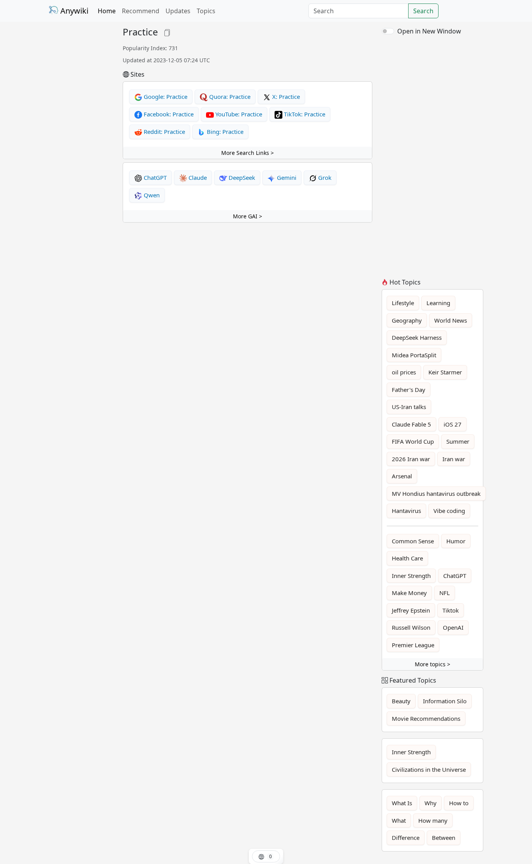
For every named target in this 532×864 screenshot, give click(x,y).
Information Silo (445, 701)
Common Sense (413, 541)
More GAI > (247, 216)
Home (107, 11)
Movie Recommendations (426, 718)
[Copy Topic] (167, 31)
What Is (402, 803)
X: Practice (285, 96)
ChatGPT (154, 177)
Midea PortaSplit (414, 355)
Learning (438, 303)
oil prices (404, 372)
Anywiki (73, 10)
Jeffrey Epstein (411, 610)
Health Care (407, 558)
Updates (178, 11)
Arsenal (402, 476)
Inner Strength (411, 576)
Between (443, 837)
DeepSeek (241, 177)
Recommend (140, 11)
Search (423, 11)
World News (450, 320)
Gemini (285, 177)
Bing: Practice (224, 131)
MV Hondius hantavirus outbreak (436, 493)
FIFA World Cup (413, 441)
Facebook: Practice (168, 114)
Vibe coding (449, 511)
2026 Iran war (411, 459)
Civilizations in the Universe (429, 769)
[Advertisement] (81, 143)
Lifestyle (403, 303)
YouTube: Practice (238, 114)
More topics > (432, 664)
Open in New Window (429, 31)
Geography (407, 320)
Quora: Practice (229, 96)
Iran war (453, 459)
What (399, 820)
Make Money (409, 593)
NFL (444, 593)
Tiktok (450, 610)
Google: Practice (164, 96)
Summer (457, 441)
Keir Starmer (445, 372)
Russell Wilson (411, 627)
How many (432, 820)
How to (459, 803)
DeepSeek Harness (417, 337)
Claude (197, 177)
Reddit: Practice (163, 131)
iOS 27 (453, 424)
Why (431, 803)
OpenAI (453, 627)
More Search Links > (247, 152)
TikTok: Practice (303, 114)
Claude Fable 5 (411, 424)
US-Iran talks (409, 407)
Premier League (413, 645)
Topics (206, 11)
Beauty (401, 701)
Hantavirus (406, 511)
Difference (405, 837)
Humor (455, 541)
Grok (324, 177)
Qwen (151, 195)
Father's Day (408, 389)
